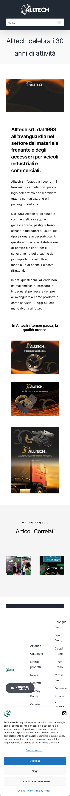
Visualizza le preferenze (35, 781)
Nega (35, 771)
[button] (64, 713)
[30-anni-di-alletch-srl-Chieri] (35, 342)
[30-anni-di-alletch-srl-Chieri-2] (35, 429)
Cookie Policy (25, 790)
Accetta (35, 760)
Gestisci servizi (34, 750)
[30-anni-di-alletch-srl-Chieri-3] (35, 383)
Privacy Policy (42, 790)
